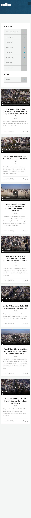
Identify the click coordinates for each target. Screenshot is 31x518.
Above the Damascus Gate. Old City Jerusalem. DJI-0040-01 (15, 159)
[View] (23, 131)
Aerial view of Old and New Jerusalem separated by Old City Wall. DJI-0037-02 (15, 351)
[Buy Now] (25, 131)
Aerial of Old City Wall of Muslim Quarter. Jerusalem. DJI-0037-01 (15, 401)
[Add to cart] (27, 131)
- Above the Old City (8, 131)
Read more (18, 126)
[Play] (15, 97)
